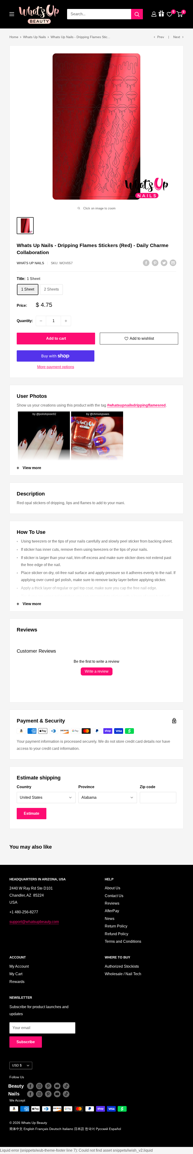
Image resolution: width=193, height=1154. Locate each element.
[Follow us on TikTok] (66, 1086)
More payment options (55, 367)
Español (115, 1129)
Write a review (97, 671)
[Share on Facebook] (146, 262)
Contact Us (114, 896)
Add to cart (56, 338)
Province (86, 787)
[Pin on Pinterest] (155, 262)
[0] (180, 14)
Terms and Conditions (123, 941)
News (109, 919)
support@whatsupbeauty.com (34, 922)
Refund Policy (116, 934)
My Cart (15, 974)
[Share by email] (173, 262)
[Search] (137, 14)
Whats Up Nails (34, 37)
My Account (19, 966)
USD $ (17, 1065)
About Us (112, 888)
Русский (102, 1129)
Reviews (112, 903)
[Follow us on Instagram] (39, 1086)
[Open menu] (11, 14)
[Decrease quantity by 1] (41, 321)
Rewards (16, 982)
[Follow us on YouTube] (57, 1086)
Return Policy (116, 926)
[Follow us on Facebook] (30, 1086)
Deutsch (55, 1129)
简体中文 (16, 1129)
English (29, 1129)
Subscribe (25, 1042)
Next (176, 37)
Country (24, 787)
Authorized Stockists (122, 966)
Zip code (147, 787)
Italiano (67, 1129)
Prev (160, 37)
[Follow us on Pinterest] (48, 1086)
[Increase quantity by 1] (66, 321)
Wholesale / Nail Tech (123, 974)
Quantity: (25, 321)
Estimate (31, 813)
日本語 (79, 1129)
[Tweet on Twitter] (164, 262)
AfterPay (112, 911)
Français (41, 1129)
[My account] (154, 14)
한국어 (90, 1129)
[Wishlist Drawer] (169, 14)
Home (13, 37)
